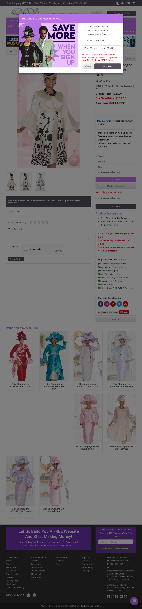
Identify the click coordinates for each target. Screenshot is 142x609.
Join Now (107, 66)
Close (88, 66)
